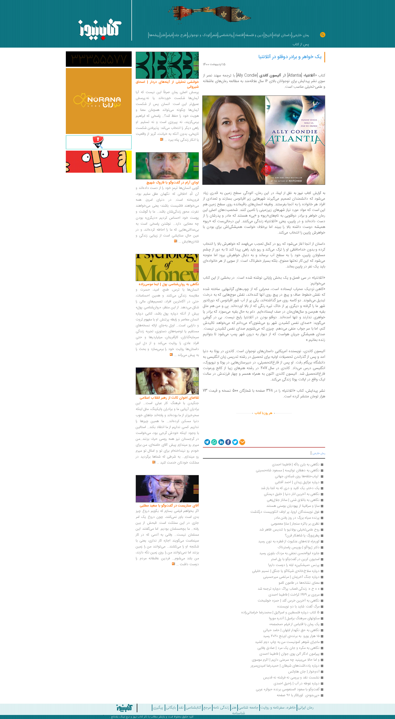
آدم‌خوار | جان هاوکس (303, 672)
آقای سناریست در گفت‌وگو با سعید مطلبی (169, 506)
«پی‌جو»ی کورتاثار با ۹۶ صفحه (298, 695)
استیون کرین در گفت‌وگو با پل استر (295, 559)
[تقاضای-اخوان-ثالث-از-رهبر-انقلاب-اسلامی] (167, 381)
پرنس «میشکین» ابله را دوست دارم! (293, 565)
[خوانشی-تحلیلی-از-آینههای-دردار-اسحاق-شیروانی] (167, 65)
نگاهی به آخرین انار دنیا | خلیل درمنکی (291, 494)
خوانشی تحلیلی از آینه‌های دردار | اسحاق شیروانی (167, 84)
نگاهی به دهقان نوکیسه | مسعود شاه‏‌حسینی (287, 470)
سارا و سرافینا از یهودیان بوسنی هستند (292, 506)
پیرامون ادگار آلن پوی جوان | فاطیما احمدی (289, 654)
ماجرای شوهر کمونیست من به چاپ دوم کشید (287, 642)
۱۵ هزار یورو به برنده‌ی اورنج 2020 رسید (291, 636)
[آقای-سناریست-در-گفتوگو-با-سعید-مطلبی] (167, 489)
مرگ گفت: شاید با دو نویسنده (298, 607)
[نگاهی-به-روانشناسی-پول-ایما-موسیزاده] (167, 267)
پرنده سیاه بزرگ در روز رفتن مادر (296, 518)
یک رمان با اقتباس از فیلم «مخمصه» (294, 624)
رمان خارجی (319, 453)
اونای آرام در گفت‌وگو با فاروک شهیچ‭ (172, 183)
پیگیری (158, 707)
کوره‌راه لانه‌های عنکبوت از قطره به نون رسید (288, 541)
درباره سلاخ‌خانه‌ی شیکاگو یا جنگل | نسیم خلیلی (285, 571)
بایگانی (171, 707)
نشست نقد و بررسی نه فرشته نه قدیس (291, 678)
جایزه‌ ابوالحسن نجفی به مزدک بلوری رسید (289, 553)
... (165, 140)
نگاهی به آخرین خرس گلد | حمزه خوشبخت (288, 601)
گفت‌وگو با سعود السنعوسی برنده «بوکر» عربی (287, 689)
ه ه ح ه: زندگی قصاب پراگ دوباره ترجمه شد (288, 589)
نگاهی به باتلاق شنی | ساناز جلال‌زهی (293, 500)
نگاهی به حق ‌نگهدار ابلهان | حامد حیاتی (291, 630)
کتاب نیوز (138, 717)
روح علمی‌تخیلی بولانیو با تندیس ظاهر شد (289, 530)
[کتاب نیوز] (110, 708)
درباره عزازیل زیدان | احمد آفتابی (297, 482)
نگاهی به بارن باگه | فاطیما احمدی (295, 464)
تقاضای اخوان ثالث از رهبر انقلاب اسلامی (169, 398)
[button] (207, 442)
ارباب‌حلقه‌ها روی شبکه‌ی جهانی (296, 476)
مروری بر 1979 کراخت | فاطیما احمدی (293, 595)
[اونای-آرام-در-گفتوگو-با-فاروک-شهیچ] (167, 166)
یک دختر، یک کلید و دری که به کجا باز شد (290, 488)
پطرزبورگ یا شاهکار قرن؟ (302, 536)
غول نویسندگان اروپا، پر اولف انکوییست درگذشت (284, 512)
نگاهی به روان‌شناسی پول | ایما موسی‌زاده (169, 284)
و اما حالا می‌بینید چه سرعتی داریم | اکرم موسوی (285, 660)
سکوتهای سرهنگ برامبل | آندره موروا (294, 618)
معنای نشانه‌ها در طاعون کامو (299, 583)
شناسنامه (238, 713)
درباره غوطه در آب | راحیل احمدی (296, 683)
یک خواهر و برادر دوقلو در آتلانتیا (290, 57)
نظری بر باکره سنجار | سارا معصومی (295, 524)
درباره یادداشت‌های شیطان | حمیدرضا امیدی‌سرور (285, 666)
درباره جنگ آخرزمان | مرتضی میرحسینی (291, 577)
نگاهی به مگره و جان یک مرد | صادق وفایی (288, 648)
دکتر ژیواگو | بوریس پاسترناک (298, 547)
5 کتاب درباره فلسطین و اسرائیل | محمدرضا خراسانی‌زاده (280, 612)
